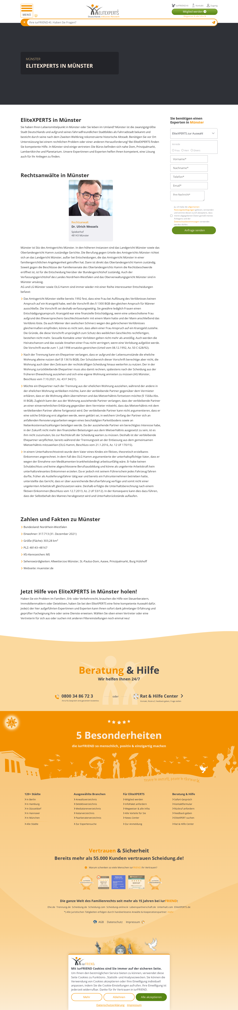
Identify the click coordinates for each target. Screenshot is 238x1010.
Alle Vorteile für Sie (135, 813)
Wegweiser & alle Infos (194, 16)
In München (33, 817)
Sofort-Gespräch (183, 799)
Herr (186, 150)
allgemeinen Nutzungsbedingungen (186, 208)
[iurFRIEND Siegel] (86, 882)
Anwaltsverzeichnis (86, 799)
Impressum (133, 922)
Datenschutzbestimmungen (186, 221)
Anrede (176, 144)
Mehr (86, 997)
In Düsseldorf (33, 808)
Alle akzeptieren (151, 997)
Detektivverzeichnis (86, 804)
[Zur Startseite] (102, 9)
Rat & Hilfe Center (184, 824)
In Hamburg (33, 804)
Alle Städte (32, 824)
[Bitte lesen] (35, 16)
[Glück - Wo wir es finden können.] (143, 921)
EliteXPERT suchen (184, 817)
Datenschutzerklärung (110, 1005)
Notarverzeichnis (85, 813)
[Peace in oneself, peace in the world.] (11, 722)
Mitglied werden (134, 799)
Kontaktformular (183, 804)
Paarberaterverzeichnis (88, 817)
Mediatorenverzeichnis (88, 808)
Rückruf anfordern (184, 808)
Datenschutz (115, 922)
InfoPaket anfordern (136, 804)
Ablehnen (119, 997)
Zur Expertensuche (86, 824)
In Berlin (31, 799)
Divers (196, 150)
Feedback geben (183, 813)
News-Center (132, 817)
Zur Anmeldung (133, 824)
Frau (177, 150)
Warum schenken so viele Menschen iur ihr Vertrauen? (122, 867)
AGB (101, 922)
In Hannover (33, 813)
